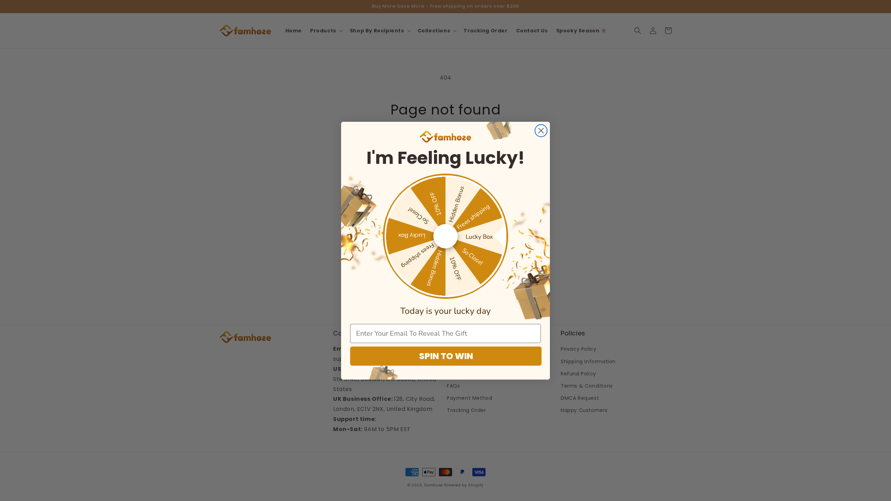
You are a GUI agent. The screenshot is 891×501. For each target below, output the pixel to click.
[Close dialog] (541, 131)
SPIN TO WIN (446, 356)
